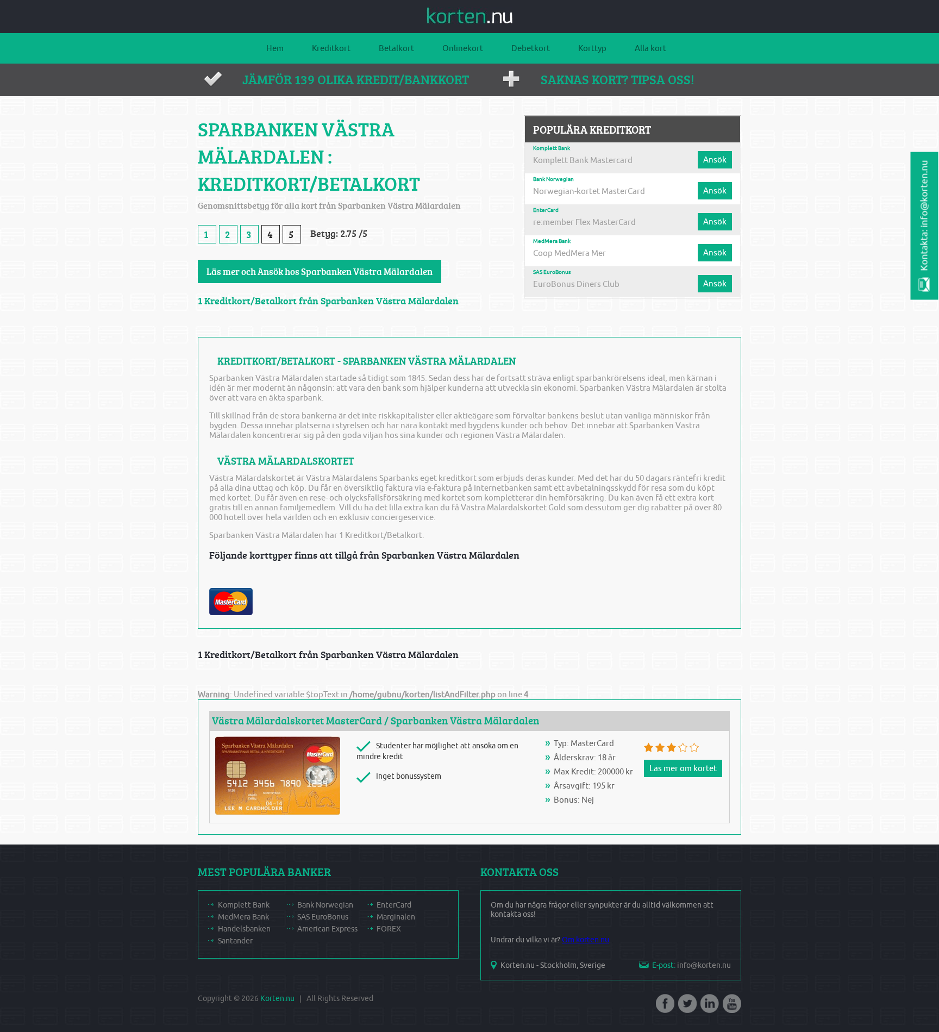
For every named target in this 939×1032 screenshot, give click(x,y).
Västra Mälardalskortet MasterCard (297, 721)
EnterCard (546, 210)
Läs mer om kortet (683, 768)
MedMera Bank (552, 241)
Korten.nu (277, 998)
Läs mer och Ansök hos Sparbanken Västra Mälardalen (319, 271)
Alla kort (650, 48)
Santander (235, 941)
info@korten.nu (704, 965)
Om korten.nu (585, 940)
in (708, 1007)
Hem (275, 48)
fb (664, 1007)
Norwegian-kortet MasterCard (589, 191)
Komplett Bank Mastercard (583, 160)
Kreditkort (331, 48)
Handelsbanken (244, 929)
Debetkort (530, 48)
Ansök (715, 160)
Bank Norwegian (553, 179)
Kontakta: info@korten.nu (924, 215)
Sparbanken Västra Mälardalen (465, 721)
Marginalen (396, 917)
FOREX (389, 929)
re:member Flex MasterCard (584, 222)
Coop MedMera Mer (569, 253)
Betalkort (396, 48)
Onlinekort (462, 48)
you (731, 1007)
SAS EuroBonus (552, 272)
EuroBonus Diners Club (576, 284)
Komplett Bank (551, 148)
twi (686, 1007)
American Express (327, 929)
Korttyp (592, 48)
